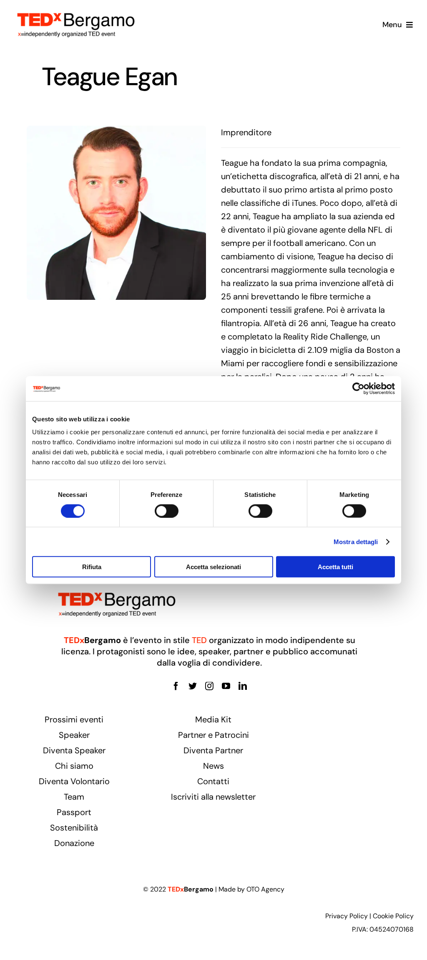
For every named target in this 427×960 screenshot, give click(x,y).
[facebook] (176, 686)
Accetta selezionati (213, 566)
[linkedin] (243, 686)
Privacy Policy (346, 916)
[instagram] (209, 686)
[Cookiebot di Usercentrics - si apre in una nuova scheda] (358, 388)
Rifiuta (91, 566)
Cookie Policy (393, 916)
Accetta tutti (335, 566)
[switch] (166, 510)
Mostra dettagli (356, 541)
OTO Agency (265, 889)
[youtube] (226, 686)
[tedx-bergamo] (75, 11)
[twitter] (192, 686)
